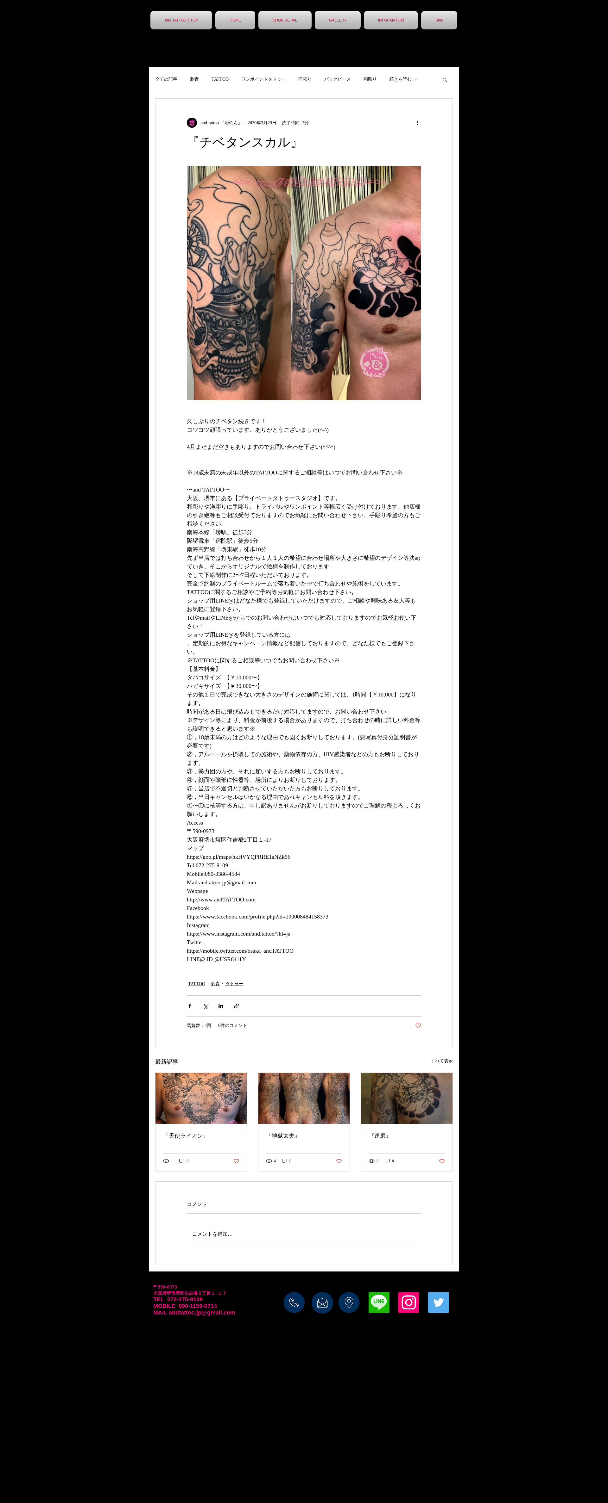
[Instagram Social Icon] (408, 1302)
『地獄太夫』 (283, 1136)
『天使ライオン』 (186, 1136)
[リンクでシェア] (236, 1006)
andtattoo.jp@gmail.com (202, 1312)
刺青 (194, 79)
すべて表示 (442, 1061)
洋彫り (305, 79)
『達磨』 (380, 1136)
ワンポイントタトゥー (263, 79)
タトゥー (234, 983)
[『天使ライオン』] (201, 1098)
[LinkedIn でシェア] (221, 1006)
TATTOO (220, 79)
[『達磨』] (407, 1098)
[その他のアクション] (417, 123)
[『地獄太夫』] (304, 1098)
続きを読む (401, 79)
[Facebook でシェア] (190, 1006)
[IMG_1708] (379, 1302)
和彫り (370, 79)
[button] (445, 79)
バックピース (337, 79)
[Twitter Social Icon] (438, 1302)
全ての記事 (166, 79)
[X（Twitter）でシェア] (205, 1006)
